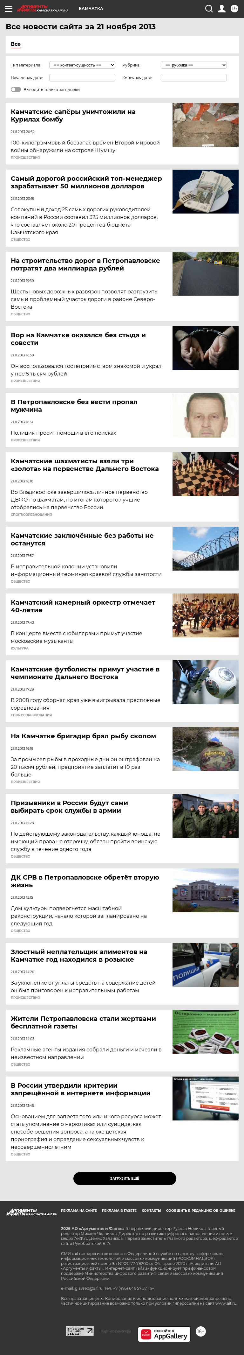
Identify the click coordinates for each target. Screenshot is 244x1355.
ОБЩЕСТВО (20, 240)
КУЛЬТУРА (20, 648)
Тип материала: (26, 65)
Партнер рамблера (116, 1331)
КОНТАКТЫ (151, 1211)
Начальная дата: (27, 77)
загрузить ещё (124, 1178)
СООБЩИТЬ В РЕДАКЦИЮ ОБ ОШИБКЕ (200, 1211)
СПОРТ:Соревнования (31, 514)
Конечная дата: (137, 77)
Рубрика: (131, 65)
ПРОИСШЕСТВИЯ (25, 157)
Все (16, 44)
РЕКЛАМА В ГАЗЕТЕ (119, 1211)
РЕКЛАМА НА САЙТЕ (79, 1211)
